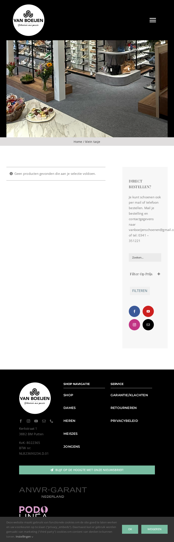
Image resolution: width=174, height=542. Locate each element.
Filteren (139, 290)
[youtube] (36, 421)
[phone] (51, 421)
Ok (130, 529)
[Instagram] (134, 324)
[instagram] (28, 421)
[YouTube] (148, 311)
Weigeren (154, 529)
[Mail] (148, 324)
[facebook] (20, 421)
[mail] (44, 421)
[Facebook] (134, 311)
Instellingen (24, 536)
